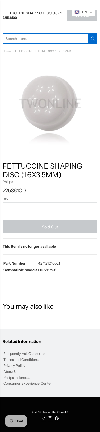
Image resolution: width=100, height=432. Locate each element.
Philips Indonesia (16, 377)
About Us (10, 371)
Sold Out (50, 226)
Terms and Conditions (21, 359)
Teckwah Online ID (55, 412)
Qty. (5, 199)
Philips (8, 182)
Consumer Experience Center (27, 383)
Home (7, 51)
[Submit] (92, 38)
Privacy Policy (14, 365)
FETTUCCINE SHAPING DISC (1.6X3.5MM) (43, 51)
